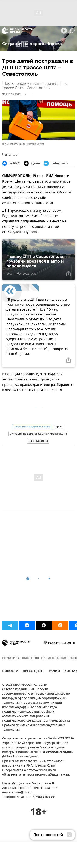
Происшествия (38, 440)
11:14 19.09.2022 (11, 94)
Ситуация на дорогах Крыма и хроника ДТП (38, 433)
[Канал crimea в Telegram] (10, 625)
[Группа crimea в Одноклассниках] (60, 625)
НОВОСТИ (10, 671)
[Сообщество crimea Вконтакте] (27, 625)
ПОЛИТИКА (11, 658)
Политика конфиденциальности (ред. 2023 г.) (36, 720)
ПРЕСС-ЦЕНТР (33, 671)
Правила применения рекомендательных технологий (33, 727)
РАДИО (54, 671)
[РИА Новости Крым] (17, 31)
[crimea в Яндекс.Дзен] (44, 625)
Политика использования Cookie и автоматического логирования (28, 714)
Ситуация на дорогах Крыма (32, 426)
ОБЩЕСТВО (30, 658)
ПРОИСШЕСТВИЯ (54, 658)
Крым (59, 426)
